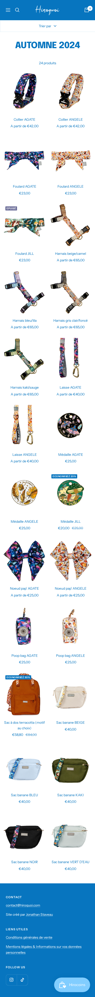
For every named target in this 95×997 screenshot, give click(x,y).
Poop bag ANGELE (70, 655)
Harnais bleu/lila (25, 320)
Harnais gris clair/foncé (70, 320)
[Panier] (86, 10)
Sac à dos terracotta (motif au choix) (24, 725)
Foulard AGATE (24, 186)
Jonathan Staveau (39, 914)
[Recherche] (17, 10)
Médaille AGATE (70, 454)
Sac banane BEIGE (70, 722)
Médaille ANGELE (24, 521)
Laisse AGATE (70, 387)
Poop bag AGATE (24, 655)
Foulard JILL (24, 253)
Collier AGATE (24, 119)
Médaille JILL (71, 521)
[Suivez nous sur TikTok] (22, 979)
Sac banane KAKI (70, 795)
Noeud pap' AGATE (24, 588)
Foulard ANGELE (70, 186)
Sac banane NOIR (24, 862)
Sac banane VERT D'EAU (70, 862)
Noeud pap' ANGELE (70, 588)
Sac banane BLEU (24, 795)
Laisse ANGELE (24, 454)
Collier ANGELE (70, 119)
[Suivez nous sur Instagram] (11, 979)
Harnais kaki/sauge (24, 387)
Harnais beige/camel (70, 253)
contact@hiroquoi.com (23, 905)
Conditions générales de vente (29, 937)
